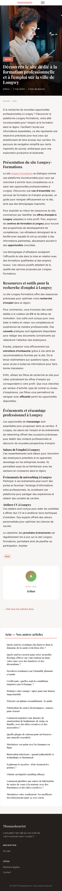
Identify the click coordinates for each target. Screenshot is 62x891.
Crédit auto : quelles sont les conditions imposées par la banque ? (27, 683)
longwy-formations (22, 173)
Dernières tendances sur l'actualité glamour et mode (30, 672)
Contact (7, 872)
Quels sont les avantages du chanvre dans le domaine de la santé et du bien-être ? (30, 646)
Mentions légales (11, 867)
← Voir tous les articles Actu (18, 609)
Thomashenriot (14, 826)
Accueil (6, 101)
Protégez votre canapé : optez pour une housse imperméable (31, 692)
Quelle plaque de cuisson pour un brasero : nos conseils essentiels (29, 736)
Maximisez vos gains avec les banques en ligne (28, 746)
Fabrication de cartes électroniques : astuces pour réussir (30, 709)
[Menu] (43, 2)
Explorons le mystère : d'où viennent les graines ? (28, 766)
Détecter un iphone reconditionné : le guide (29, 701)
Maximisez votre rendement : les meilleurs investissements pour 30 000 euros (29, 796)
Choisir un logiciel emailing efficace (26, 774)
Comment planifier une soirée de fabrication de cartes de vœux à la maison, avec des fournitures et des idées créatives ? (30, 784)
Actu (8, 59)
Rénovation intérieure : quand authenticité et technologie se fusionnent (30, 756)
